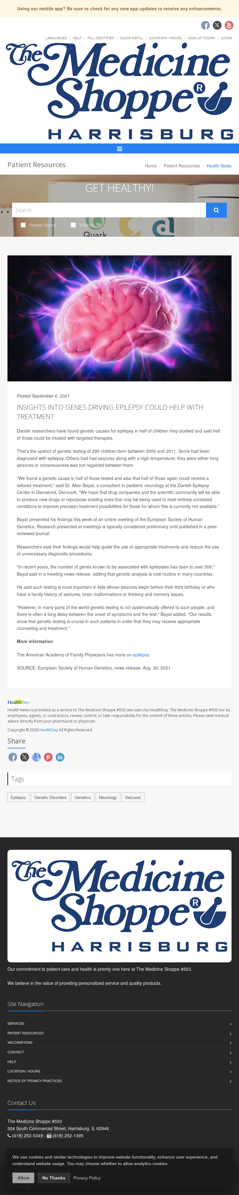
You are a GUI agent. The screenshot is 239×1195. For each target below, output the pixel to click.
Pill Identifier (100, 37)
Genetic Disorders (50, 797)
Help (77, 37)
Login (226, 37)
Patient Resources (182, 165)
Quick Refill (131, 37)
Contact (15, 1051)
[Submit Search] (216, 210)
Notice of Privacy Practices (34, 1080)
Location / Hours (165, 37)
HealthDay (49, 730)
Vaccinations (19, 1042)
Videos (86, 225)
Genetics (83, 797)
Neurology (108, 797)
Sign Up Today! (201, 37)
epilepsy (141, 654)
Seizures (133, 797)
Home (151, 165)
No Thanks (53, 1177)
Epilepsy (18, 797)
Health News (42, 225)
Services (15, 1023)
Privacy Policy (87, 1177)
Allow (23, 1177)
